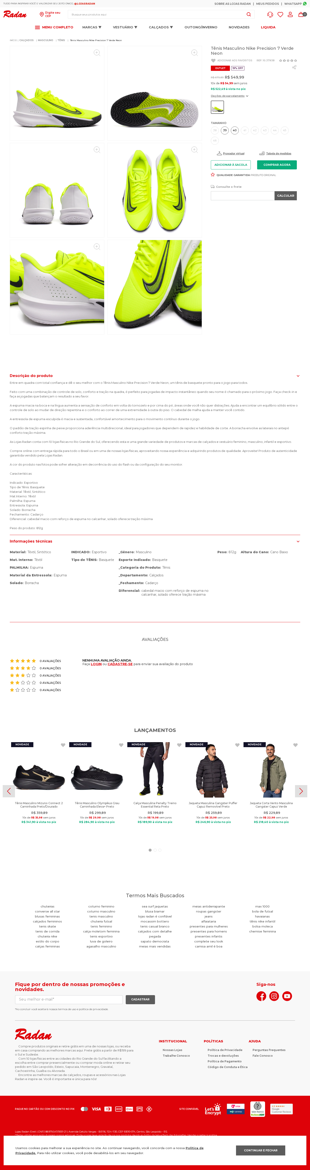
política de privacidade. (93, 1009)
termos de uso (67, 1009)
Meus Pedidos (267, 3)
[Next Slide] (301, 791)
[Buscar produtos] (249, 14)
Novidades (239, 27)
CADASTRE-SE (120, 664)
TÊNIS (61, 40)
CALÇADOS (26, 40)
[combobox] (161, 14)
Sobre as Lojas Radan (232, 3)
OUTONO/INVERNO (201, 27)
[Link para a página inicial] (13, 40)
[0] (301, 14)
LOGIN (96, 664)
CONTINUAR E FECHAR (261, 1150)
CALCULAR (285, 195)
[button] (271, 15)
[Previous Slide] (9, 791)
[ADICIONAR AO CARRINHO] (277, 164)
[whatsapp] (294, 67)
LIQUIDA (268, 27)
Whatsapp (293, 3)
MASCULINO (45, 40)
